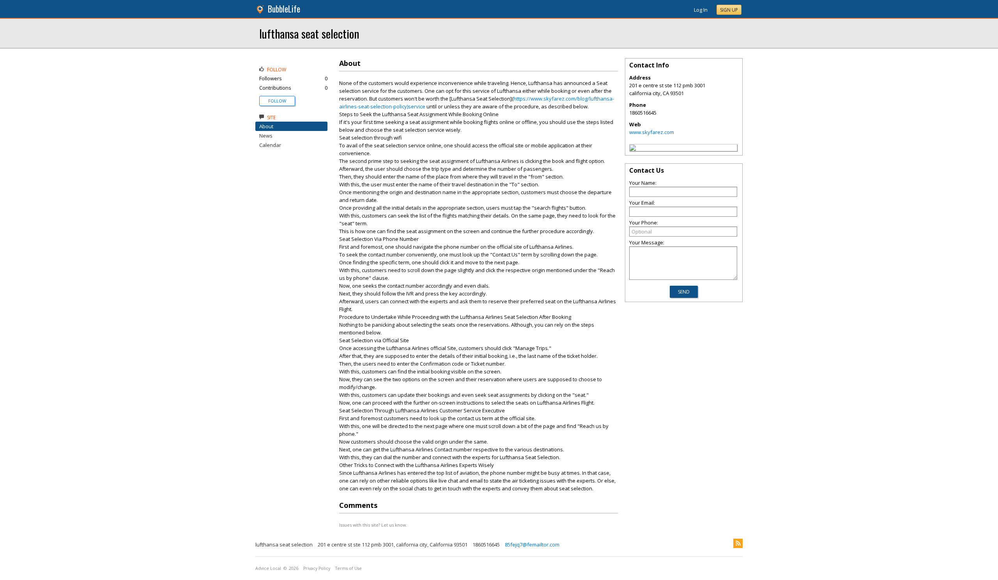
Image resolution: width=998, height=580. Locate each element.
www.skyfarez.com (651, 132)
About (266, 126)
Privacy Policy (316, 568)
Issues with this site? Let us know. (373, 525)
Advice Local (268, 568)
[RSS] (738, 543)
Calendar (270, 145)
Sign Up (729, 10)
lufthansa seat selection (309, 33)
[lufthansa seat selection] (633, 148)
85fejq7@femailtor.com (532, 544)
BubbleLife (284, 9)
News (266, 135)
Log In (701, 9)
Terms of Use (348, 568)
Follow (277, 101)
